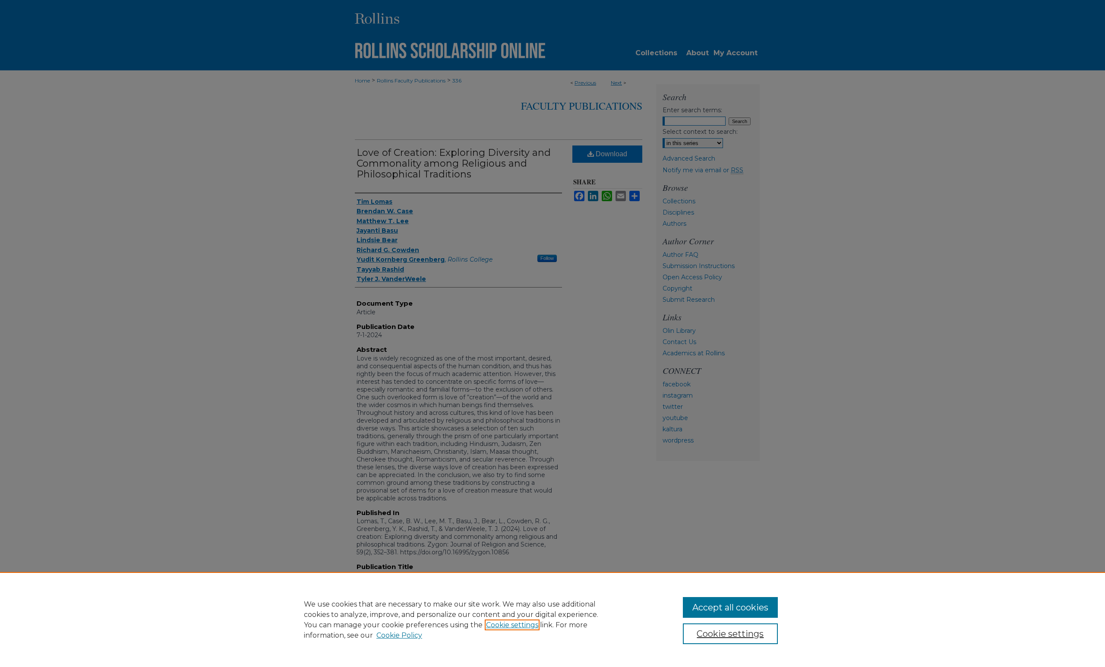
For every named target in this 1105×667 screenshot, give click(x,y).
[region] (552, 619)
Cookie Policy (399, 635)
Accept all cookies (730, 607)
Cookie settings (512, 625)
